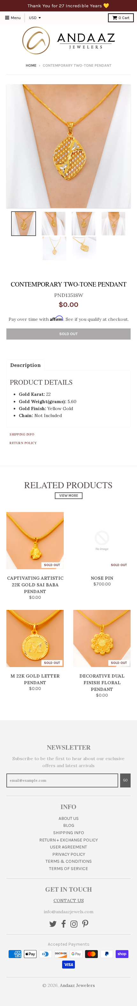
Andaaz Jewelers (77, 985)
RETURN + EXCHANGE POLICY (68, 840)
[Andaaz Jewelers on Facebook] (63, 924)
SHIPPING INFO (68, 832)
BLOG (68, 825)
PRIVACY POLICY (68, 854)
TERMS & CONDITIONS (69, 861)
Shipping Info (22, 434)
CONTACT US (69, 900)
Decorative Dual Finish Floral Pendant (102, 682)
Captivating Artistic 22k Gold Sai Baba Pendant (35, 584)
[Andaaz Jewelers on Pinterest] (85, 924)
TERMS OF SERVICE (68, 868)
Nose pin (102, 578)
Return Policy (23, 443)
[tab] (25, 364)
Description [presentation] (25, 365)
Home (31, 65)
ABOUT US (69, 818)
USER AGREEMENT (68, 847)
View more (68, 496)
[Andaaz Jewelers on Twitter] (53, 924)
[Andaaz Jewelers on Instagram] (74, 924)
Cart (124, 18)
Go (125, 780)
